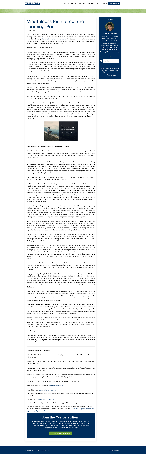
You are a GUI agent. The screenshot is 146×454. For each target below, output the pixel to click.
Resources (91, 3)
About (65, 3)
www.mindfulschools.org (46, 399)
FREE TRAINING (114, 3)
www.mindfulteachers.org (47, 390)
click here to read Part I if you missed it (54, 39)
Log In (105, 3)
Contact (98, 3)
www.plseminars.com (56, 385)
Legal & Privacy (114, 450)
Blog (84, 3)
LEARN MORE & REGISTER (61, 433)
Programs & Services (75, 3)
